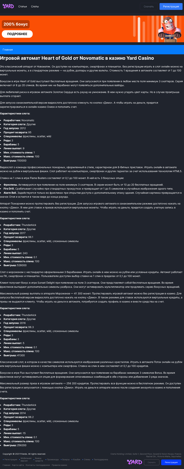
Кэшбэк (76, 459)
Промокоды (53, 459)
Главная (6, 465)
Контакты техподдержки (38, 465)
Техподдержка (101, 459)
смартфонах (97, 171)
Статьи (22, 6)
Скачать (149, 6)
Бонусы (66, 459)
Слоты (35, 6)
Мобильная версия (26, 459)
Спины (87, 459)
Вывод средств (39, 459)
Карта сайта (18, 465)
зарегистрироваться (12, 106)
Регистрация (171, 6)
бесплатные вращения (53, 372)
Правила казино (59, 465)
